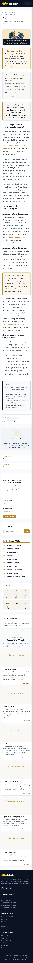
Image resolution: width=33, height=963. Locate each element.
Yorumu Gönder (9, 516)
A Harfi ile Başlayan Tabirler (8, 902)
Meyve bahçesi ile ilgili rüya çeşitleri (15, 83)
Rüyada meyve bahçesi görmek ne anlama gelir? (14, 79)
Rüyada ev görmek (12, 566)
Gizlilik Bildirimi (5, 943)
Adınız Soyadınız (7, 500)
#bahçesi (16, 417)
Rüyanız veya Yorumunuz (9, 485)
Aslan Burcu (4, 924)
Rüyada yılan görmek (12, 552)
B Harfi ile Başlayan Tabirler (8, 905)
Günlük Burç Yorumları (7, 916)
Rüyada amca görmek (13, 548)
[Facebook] (6, 888)
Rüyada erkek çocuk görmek (15, 569)
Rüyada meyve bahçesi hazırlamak (15, 89)
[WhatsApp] (11, 421)
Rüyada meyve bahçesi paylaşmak (15, 93)
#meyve (10, 417)
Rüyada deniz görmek (13, 562)
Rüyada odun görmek (12, 573)
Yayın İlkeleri (4, 938)
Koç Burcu (4, 919)
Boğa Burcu (4, 921)
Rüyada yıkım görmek (9, 852)
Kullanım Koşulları (6, 945)
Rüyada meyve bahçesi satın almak (15, 86)
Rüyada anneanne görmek (14, 545)
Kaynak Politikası (6, 940)
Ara (27, 531)
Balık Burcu (4, 926)
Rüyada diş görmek (12, 559)
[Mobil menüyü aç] (30, 3)
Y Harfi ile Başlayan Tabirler (8, 907)
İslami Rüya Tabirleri (6, 900)
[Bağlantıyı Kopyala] (8, 421)
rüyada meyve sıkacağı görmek (13, 324)
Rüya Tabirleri (12, 12)
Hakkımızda (4, 935)
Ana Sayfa (4, 12)
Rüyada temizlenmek (9, 669)
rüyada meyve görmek (17, 237)
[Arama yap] (26, 3)
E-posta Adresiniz (8, 508)
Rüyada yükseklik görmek (11, 781)
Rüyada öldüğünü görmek (14, 555)
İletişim (3, 948)
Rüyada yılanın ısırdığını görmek (13, 817)
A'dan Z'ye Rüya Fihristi (7, 898)
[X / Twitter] (15, 421)
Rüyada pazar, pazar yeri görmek (16, 576)
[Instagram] (2, 888)
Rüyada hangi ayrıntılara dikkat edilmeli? (16, 96)
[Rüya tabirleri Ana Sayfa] (9, 3)
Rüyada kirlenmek (8, 744)
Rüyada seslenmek (8, 706)
